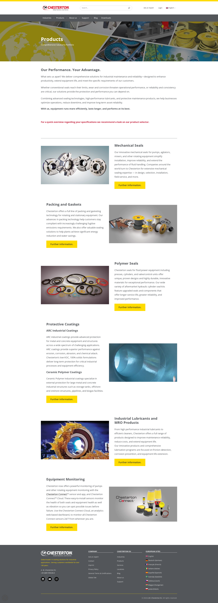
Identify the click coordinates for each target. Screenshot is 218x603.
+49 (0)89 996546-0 (48, 573)
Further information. (130, 185)
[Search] (129, 8)
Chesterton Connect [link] (56, 494)
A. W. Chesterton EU (48, 570)
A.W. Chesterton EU (154, 598)
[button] (5, 598)
